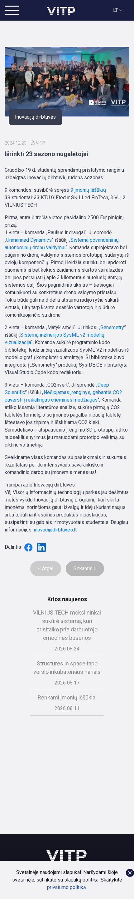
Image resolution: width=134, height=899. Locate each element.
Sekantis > (85, 568)
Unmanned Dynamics (29, 240)
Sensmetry (112, 327)
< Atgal (45, 568)
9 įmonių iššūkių (88, 190)
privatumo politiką (66, 887)
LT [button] (115, 10)
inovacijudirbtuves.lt (55, 530)
